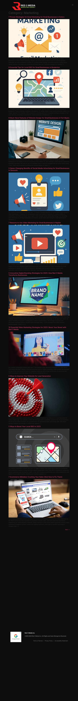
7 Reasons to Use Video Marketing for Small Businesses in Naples (35, 223)
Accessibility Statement (61, 641)
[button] (72, 5)
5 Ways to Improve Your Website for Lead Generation (30, 376)
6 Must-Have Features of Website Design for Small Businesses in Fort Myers (39, 118)
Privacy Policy (49, 641)
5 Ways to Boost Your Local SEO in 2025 (25, 426)
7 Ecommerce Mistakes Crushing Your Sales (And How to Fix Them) (35, 477)
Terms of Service (38, 641)
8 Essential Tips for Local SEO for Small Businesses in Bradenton (34, 67)
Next (67, 529)
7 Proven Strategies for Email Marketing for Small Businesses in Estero (36, 17)
